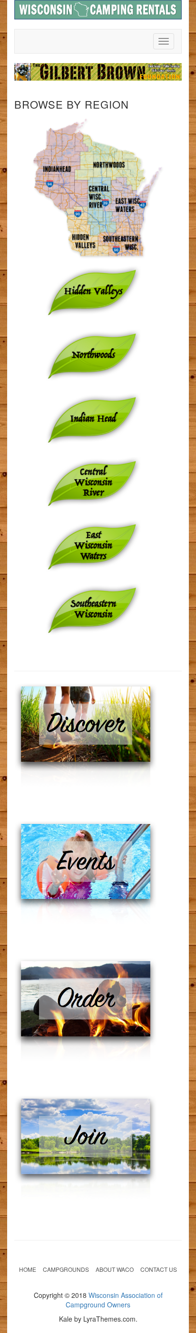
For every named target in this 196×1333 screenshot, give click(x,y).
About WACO (115, 1269)
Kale (65, 1319)
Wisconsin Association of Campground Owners (114, 1299)
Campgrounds (66, 1269)
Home (27, 1269)
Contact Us (158, 1269)
